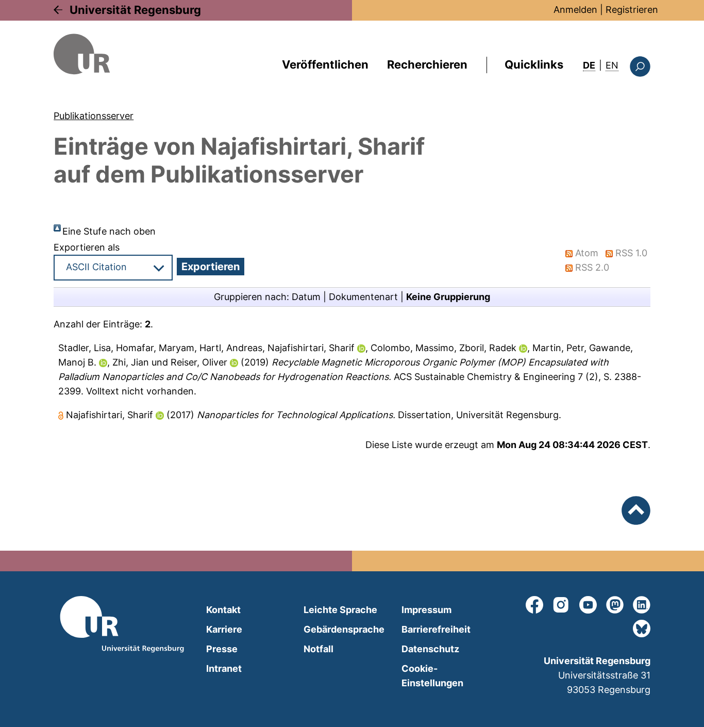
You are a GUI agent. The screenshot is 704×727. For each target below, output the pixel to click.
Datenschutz (430, 648)
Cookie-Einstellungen (432, 675)
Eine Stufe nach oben (109, 231)
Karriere (224, 629)
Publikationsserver (93, 115)
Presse (222, 648)
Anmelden (575, 9)
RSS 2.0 (592, 267)
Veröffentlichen (325, 64)
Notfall (318, 648)
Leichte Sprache (340, 609)
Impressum (426, 609)
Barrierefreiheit (436, 629)
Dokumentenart (363, 296)
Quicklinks (534, 64)
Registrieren (632, 9)
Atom (586, 252)
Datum (306, 296)
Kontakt (223, 609)
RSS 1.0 (631, 252)
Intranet (224, 668)
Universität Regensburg (135, 9)
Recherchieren (427, 64)
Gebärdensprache (344, 629)
